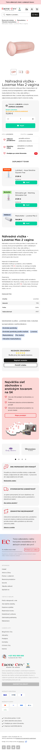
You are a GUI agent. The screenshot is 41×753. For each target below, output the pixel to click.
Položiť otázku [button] (20, 365)
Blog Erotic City (7, 632)
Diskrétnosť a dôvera (9, 614)
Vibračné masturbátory (9, 22)
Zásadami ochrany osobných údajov (27, 554)
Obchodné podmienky (9, 617)
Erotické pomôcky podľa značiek (15, 331)
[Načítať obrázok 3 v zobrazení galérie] (27, 72)
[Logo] (11, 9)
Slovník (4, 583)
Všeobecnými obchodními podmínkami (26, 738)
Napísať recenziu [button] (20, 360)
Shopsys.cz (21, 741)
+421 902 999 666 (16, 656)
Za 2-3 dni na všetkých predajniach (17, 111)
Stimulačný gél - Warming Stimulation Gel (25, 194)
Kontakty (5, 642)
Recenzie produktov (8, 579)
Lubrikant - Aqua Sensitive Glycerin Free (25, 171)
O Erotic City (6, 645)
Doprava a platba (7, 607)
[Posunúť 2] (18, 459)
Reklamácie (5, 621)
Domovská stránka (8, 20)
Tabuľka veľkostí (7, 586)
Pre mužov (20, 335)
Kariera (4, 649)
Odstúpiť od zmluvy (20, 684)
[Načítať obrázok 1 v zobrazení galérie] (14, 72)
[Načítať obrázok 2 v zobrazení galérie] (20, 72)
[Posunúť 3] (22, 459)
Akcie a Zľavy (6, 572)
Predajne (5, 638)
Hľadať (4, 569)
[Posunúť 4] (25, 459)
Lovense (34, 331)
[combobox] (16, 15)
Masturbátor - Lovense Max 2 (26, 216)
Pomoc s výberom (8, 576)
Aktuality (5, 635)
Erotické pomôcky (10, 328)
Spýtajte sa (5, 589)
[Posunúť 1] (15, 459)
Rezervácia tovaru (8, 610)
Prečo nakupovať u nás (9, 600)
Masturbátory (21, 20)
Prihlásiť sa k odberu (31, 549)
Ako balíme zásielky (8, 604)
